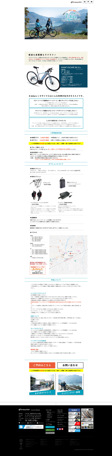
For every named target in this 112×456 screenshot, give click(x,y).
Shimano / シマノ (74, 441)
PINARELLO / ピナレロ (75, 439)
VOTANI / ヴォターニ (30, 439)
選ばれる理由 (48, 410)
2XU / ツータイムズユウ (75, 444)
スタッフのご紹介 (61, 415)
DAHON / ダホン (59, 441)
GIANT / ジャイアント (30, 441)
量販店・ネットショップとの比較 (51, 413)
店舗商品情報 (60, 411)
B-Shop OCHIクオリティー (49, 417)
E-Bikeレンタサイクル (50, 427)
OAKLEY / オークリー (30, 444)
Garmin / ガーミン (44, 444)
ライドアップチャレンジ (50, 421)
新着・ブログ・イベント (62, 422)
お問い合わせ (60, 424)
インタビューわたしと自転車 (49, 424)
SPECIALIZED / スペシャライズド (62, 439)
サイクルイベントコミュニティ (61, 420)
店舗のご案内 (60, 410)
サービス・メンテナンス (62, 413)
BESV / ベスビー (44, 439)
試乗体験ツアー (50, 414)
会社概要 (48, 419)
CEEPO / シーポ (44, 441)
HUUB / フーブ (58, 444)
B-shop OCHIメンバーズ (62, 417)
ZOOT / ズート (29, 446)
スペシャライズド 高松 (50, 432)
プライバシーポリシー (62, 426)
